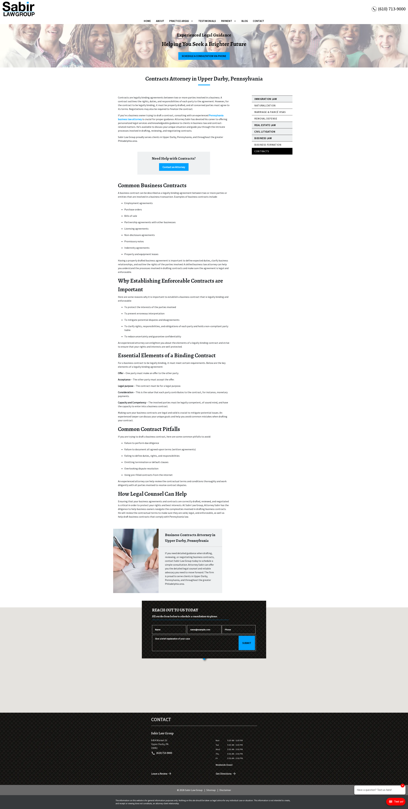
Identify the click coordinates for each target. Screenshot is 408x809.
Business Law (263, 138)
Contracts (261, 151)
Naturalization (265, 105)
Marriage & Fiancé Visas (270, 112)
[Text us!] (396, 802)
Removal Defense (265, 118)
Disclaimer (225, 790)
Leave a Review (159, 773)
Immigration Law (265, 98)
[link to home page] (18, 8)
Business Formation (267, 144)
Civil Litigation (264, 131)
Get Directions (224, 773)
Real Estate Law (265, 125)
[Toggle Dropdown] (192, 21)
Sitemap (211, 790)
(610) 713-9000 (164, 752)
